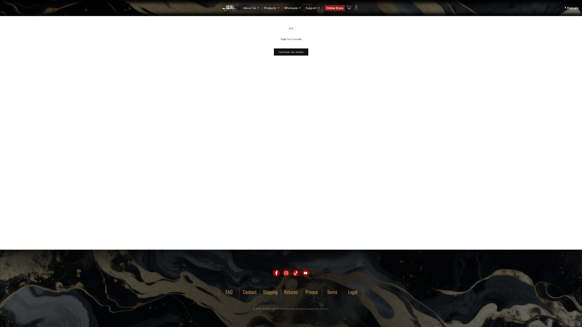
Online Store (334, 8)
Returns (291, 291)
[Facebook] (276, 273)
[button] (571, 8)
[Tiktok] (295, 273)
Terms (332, 291)
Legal (352, 291)
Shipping (270, 291)
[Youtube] (305, 273)
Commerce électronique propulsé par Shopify (304, 308)
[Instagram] (286, 273)
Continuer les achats (291, 51)
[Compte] (356, 8)
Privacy (311, 291)
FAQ (229, 291)
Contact (250, 291)
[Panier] (348, 8)
